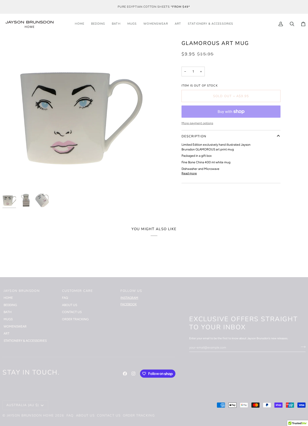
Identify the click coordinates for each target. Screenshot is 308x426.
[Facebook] (125, 374)
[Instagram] (133, 374)
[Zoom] (11, 183)
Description (194, 136)
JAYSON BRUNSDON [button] (22, 291)
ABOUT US (69, 305)
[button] (210, 24)
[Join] (302, 346)
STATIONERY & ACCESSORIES (25, 340)
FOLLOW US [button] (131, 291)
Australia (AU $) (22, 405)
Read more (189, 173)
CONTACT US (72, 312)
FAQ (65, 298)
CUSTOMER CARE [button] (77, 291)
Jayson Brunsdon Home (30, 415)
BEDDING (10, 305)
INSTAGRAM (129, 298)
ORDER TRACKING (75, 319)
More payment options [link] (197, 123)
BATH (7, 312)
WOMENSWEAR (15, 326)
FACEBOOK (128, 304)
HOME (8, 298)
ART (6, 333)
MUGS (8, 319)
